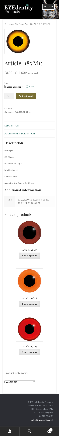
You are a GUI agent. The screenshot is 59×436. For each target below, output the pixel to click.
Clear (31, 86)
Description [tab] (11, 125)
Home (10, 24)
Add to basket (26, 95)
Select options (29, 255)
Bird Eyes (19, 24)
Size (6, 83)
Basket (45, 429)
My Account (10, 431)
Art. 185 (28, 24)
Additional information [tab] (19, 133)
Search (29, 431)
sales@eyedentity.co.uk (42, 420)
